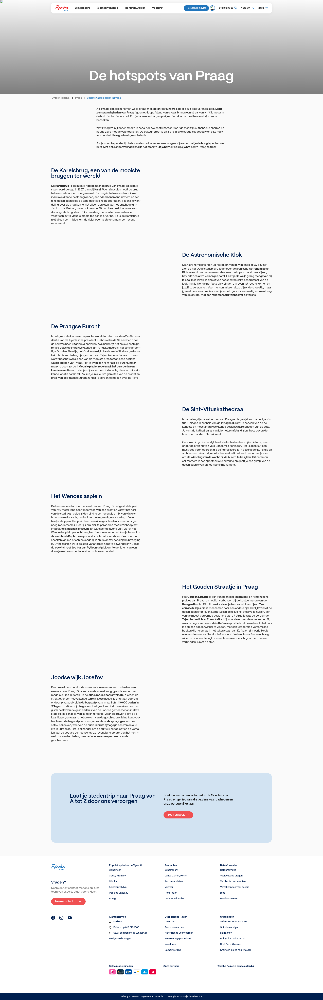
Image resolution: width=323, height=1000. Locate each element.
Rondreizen (171, 893)
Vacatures (170, 944)
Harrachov (226, 933)
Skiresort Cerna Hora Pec (234, 921)
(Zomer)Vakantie (107, 8)
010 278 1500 (226, 8)
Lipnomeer (115, 870)
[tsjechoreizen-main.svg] (62, 8)
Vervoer (169, 887)
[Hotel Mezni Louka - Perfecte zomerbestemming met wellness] (53, 919)
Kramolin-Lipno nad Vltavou (235, 950)
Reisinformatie (228, 870)
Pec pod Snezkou (118, 893)
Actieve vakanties (174, 898)
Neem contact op (66, 901)
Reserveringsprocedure (178, 938)
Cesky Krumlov (117, 876)
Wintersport (82, 8)
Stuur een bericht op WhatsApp (130, 933)
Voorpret (157, 8)
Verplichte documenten (233, 881)
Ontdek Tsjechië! (61, 98)
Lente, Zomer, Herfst (176, 876)
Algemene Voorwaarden (152, 996)
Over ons (169, 921)
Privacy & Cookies (130, 996)
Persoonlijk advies (196, 8)
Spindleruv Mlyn (118, 887)
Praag (78, 98)
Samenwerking (173, 950)
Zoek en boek (176, 815)
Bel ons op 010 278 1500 (126, 927)
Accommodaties (174, 881)
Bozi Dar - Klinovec (230, 944)
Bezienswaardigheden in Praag (104, 98)
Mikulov (113, 881)
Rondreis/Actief (135, 8)
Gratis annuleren (229, 898)
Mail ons (117, 921)
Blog (222, 893)
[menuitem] (84, 8)
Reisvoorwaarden (174, 927)
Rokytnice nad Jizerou (232, 938)
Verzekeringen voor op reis (234, 887)
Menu (261, 8)
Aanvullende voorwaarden (179, 933)
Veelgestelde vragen (231, 876)
